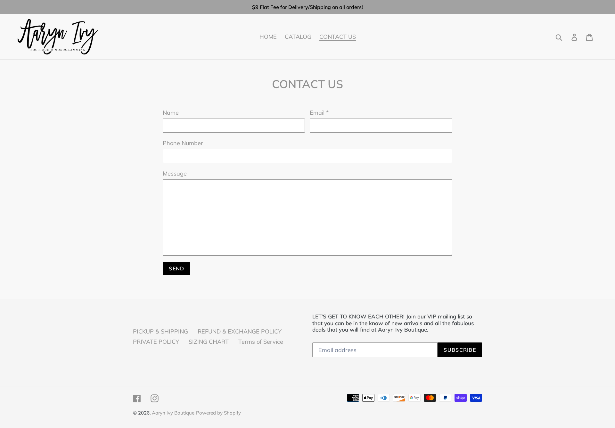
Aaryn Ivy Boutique (173, 413)
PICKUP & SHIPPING (160, 331)
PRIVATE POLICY (156, 341)
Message (175, 173)
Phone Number (183, 143)
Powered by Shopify (218, 413)
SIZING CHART (209, 341)
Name (171, 112)
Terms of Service (260, 341)
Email (319, 112)
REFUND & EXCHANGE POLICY (240, 331)
